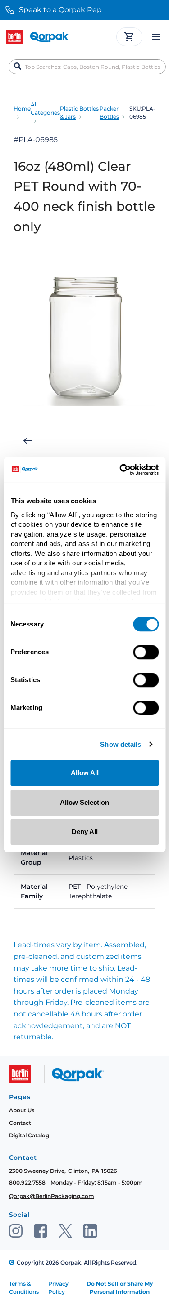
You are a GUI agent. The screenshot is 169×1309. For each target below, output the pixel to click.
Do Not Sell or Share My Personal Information (120, 1287)
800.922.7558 (27, 1182)
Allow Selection (84, 802)
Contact (20, 1122)
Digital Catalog (29, 1135)
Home (22, 108)
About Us (21, 1110)
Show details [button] (120, 745)
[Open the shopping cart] (129, 36)
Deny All (85, 831)
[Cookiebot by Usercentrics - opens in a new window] (120, 469)
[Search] (18, 66)
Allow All (85, 773)
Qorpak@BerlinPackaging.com (51, 1196)
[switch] (146, 652)
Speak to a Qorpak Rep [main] (60, 9)
